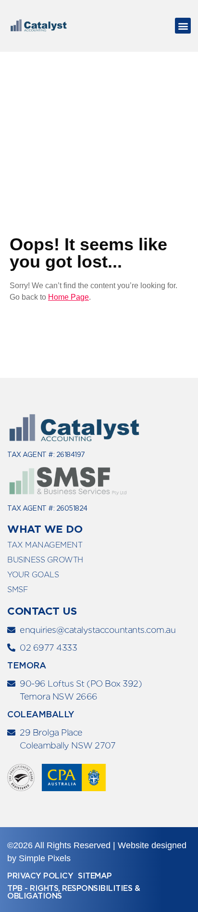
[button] (183, 26)
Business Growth (45, 559)
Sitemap (95, 875)
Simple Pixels (45, 858)
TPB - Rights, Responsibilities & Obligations (73, 892)
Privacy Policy (40, 875)
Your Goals (33, 574)
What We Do (44, 529)
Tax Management (44, 545)
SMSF (17, 589)
